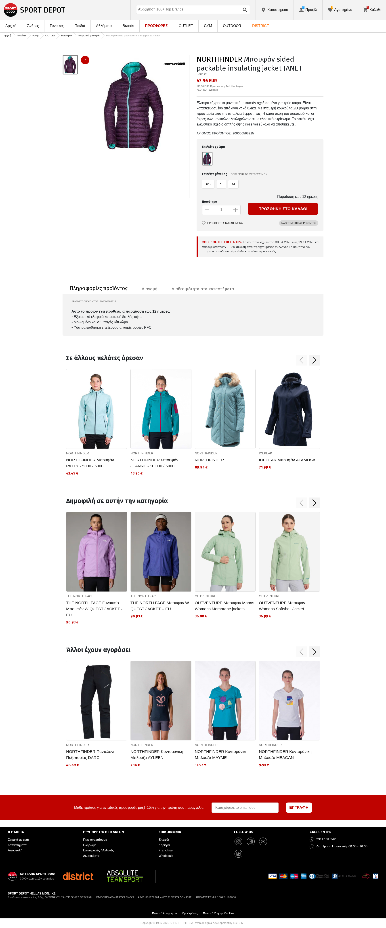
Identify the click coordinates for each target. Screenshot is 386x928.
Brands (128, 26)
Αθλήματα (104, 26)
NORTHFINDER (219, 59)
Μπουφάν (66, 35)
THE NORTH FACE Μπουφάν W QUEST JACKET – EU (159, 606)
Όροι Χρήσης (190, 913)
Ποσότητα (209, 202)
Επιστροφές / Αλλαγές (98, 850)
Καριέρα (164, 845)
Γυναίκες (57, 26)
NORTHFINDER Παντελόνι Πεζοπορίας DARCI (90, 754)
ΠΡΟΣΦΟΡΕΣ (156, 26)
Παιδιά (80, 26)
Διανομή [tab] (149, 288)
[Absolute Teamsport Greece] (124, 876)
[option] (70, 65)
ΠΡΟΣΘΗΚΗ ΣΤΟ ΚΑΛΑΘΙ (282, 209)
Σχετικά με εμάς (18, 839)
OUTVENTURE (205, 596)
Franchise (166, 850)
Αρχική (10, 26)
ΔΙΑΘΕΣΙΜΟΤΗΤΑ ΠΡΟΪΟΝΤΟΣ (298, 223)
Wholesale (166, 855)
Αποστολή (15, 850)
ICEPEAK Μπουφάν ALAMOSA (287, 460)
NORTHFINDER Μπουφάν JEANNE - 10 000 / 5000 (154, 463)
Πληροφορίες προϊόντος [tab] (99, 288)
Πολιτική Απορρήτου (164, 913)
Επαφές (164, 839)
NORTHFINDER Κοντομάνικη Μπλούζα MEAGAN (285, 754)
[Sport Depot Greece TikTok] (238, 853)
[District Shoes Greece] (78, 876)
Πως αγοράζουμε (95, 839)
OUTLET (186, 26)
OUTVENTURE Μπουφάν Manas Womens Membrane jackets (224, 606)
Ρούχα (35, 35)
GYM (208, 26)
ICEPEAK (265, 453)
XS (208, 184)
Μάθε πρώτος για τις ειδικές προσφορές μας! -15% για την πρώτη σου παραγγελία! (139, 807)
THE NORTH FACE (79, 596)
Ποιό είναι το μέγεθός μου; (249, 174)
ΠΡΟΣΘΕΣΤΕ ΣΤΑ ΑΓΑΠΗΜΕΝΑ (225, 223)
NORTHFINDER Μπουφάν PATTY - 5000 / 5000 (90, 463)
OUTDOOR (232, 26)
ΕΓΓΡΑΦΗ (298, 807)
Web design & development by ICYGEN (219, 923)
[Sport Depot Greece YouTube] (263, 841)
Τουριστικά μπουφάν (89, 35)
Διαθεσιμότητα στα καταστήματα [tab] (203, 288)
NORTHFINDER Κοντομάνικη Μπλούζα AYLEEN (156, 754)
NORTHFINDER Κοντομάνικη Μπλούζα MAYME (221, 754)
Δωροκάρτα (91, 855)
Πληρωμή (89, 845)
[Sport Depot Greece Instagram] (238, 841)
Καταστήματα (17, 845)
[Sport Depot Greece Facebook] (250, 841)
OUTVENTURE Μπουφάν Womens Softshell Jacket (282, 606)
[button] (301, 360)
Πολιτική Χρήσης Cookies (218, 913)
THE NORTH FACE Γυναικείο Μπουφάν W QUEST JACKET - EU (94, 609)
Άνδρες (33, 26)
